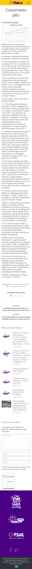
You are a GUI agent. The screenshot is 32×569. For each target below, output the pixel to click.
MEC (7, 286)
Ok (16, 566)
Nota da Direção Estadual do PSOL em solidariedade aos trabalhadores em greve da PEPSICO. (21, 405)
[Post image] (6, 335)
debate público (15, 284)
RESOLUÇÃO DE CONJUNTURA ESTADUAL (19, 392)
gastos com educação (24, 284)
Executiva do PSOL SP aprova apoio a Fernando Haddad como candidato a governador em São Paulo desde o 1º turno (21, 338)
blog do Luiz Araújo (11, 22)
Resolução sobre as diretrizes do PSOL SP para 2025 (21, 381)
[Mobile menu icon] (28, 2)
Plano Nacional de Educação (16, 286)
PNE (25, 286)
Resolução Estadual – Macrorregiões (21, 370)
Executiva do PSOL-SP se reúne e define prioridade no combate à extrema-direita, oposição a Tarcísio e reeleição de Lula (21, 356)
